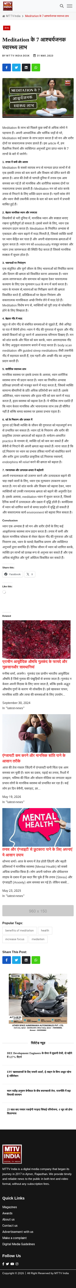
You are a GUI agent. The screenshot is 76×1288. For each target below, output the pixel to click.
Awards (7, 1213)
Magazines (9, 1207)
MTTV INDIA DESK (17, 55)
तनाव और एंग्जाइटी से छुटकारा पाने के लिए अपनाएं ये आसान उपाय (37, 852)
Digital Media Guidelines (18, 1244)
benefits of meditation (19, 930)
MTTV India (12, 16)
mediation (38, 939)
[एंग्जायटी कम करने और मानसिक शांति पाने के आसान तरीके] (36, 733)
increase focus (14, 939)
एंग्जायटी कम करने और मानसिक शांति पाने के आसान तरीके (33, 758)
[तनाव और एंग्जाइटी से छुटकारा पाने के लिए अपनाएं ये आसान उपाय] (36, 827)
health (45, 930)
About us (8, 1219)
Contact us (10, 1225)
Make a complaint (14, 1238)
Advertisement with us (17, 1232)
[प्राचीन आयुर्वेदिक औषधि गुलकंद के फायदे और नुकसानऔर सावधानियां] (36, 639)
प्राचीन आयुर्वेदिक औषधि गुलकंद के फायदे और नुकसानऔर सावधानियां (34, 664)
